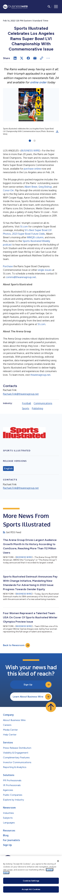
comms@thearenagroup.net (21, 277)
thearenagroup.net (40, 374)
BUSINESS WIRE (30, 150)
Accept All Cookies (31, 889)
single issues (45, 269)
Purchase (8, 266)
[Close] (58, 861)
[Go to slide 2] (34, 141)
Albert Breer (30, 186)
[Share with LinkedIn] (15, 58)
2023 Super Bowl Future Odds (28, 233)
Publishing (37, 408)
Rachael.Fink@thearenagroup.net (21, 393)
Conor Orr (8, 190)
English (8, 468)
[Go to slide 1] (30, 141)
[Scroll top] (51, 707)
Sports (25, 408)
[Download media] (57, 131)
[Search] (49, 6)
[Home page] (15, 7)
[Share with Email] (35, 58)
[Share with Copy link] (41, 58)
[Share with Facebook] (28, 58)
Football (26, 403)
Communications (43, 403)
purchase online (32, 168)
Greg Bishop (45, 186)
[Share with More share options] (48, 58)
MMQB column (35, 237)
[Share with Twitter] (21, 58)
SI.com (24, 226)
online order (38, 82)
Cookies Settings (31, 880)
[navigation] (56, 7)
